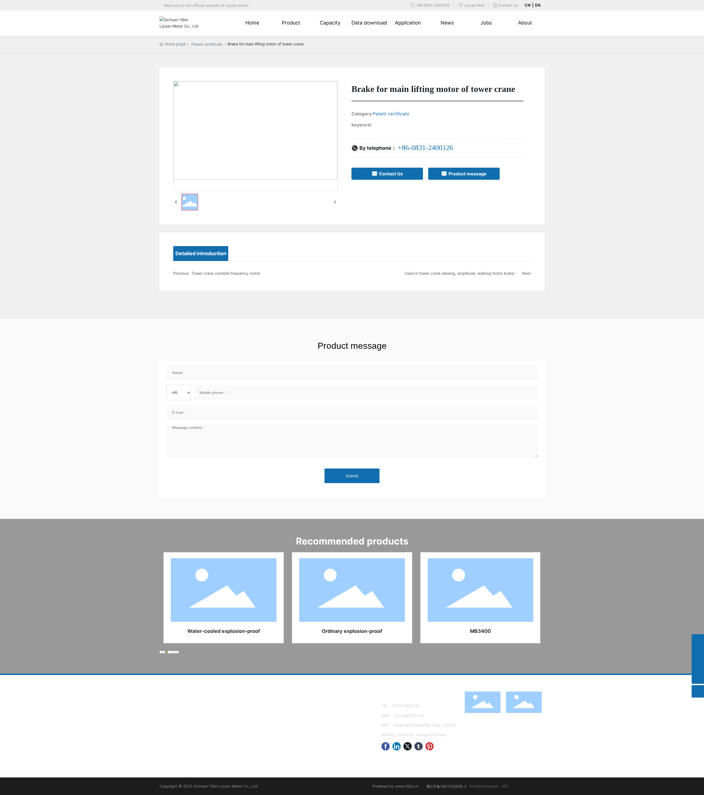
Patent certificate (206, 44)
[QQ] (698, 665)
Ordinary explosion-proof (352, 631)
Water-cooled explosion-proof (223, 631)
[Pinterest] (429, 746)
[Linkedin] (396, 746)
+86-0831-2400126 (425, 148)
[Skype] (698, 640)
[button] (161, 652)
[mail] (698, 653)
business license (483, 786)
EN (537, 5)
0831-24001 (403, 705)
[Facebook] (385, 746)
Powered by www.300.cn (395, 786)
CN (527, 5)
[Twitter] (407, 746)
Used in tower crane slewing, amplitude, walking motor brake (459, 273)
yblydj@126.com (409, 715)
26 (417, 705)
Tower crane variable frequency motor (225, 273)
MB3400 (480, 631)
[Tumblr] (418, 746)
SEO (505, 786)
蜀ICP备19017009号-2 (446, 786)
